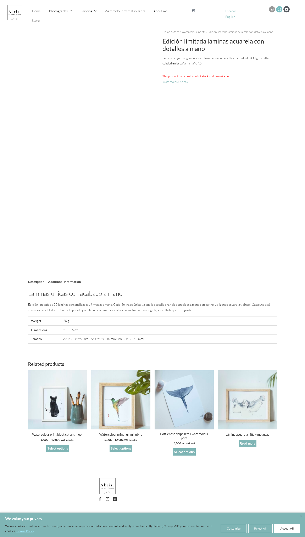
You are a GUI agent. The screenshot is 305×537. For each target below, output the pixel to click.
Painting (86, 11)
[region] (152, 524)
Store (36, 20)
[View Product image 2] (74, 250)
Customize (233, 528)
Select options (57, 448)
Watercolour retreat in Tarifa (125, 11)
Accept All (287, 528)
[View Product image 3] (106, 250)
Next (151, 251)
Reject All (260, 528)
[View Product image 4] (138, 250)
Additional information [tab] (64, 282)
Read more (247, 443)
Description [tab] (36, 282)
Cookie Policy (25, 531)
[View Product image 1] (42, 250)
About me (160, 11)
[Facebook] (100, 499)
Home (36, 11)
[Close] (300, 515)
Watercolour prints (193, 32)
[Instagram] (107, 499)
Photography (58, 11)
